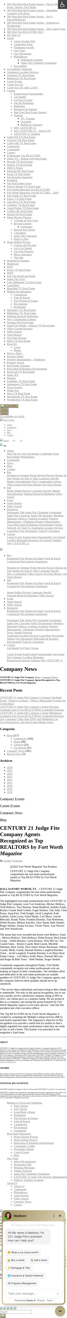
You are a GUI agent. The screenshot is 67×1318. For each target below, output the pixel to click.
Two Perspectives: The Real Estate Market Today (27, 722)
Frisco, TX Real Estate (19, 198)
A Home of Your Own (26, 220)
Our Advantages (22, 53)
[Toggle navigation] (4, 445)
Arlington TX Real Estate (21, 75)
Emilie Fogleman (13, 860)
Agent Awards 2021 (25, 41)
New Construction (17, 573)
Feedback (12, 180)
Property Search (15, 362)
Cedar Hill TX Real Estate (21, 137)
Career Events (14, 81)
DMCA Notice (15, 168)
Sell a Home (20, 1109)
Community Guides (24, 1146)
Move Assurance (23, 254)
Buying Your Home (24, 229)
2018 (9, 792)
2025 (9, 770)
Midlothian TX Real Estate (21, 313)
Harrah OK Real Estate (19, 214)
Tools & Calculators (49, 531)
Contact (11, 152)
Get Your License (23, 100)
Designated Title (16, 512)
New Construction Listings (21, 319)
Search (6, 440)
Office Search (14, 331)
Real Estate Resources (19, 1133)
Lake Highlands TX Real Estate (24, 282)
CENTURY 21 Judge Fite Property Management (40, 1177)
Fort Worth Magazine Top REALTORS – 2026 (32, 192)
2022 (9, 779)
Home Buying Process (19, 217)
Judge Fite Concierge (25, 235)
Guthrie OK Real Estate (20, 211)
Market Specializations (19, 291)
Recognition (20, 66)
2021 (9, 782)
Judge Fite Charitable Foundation (39, 62)
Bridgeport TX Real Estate (21, 78)
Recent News (14, 754)
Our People (20, 747)
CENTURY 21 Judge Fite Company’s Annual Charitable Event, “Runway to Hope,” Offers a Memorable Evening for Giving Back (33, 700)
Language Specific (49, 478)
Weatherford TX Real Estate (22, 399)
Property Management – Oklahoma (26, 359)
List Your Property (24, 251)
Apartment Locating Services (22, 72)
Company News (49, 677)
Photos (17, 350)
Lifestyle (18, 744)
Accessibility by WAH (12, 416)
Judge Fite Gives (16, 279)
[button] (62, 4)
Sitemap (11, 378)
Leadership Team (23, 44)
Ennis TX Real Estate (18, 174)
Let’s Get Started (23, 248)
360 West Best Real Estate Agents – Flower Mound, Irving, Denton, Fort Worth (35, 6)
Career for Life (15, 84)
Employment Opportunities (28, 93)
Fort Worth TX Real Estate (21, 195)
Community (13, 146)
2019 (9, 789)
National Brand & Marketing (22, 316)
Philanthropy (21, 56)
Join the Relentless (24, 103)
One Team (19, 50)
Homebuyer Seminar (18, 260)
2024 (9, 773)
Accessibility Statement (19, 69)
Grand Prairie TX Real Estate (23, 208)
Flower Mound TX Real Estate (24, 186)
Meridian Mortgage (24, 1167)
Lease (10, 500)
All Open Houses (31, 484)
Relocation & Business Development (27, 368)
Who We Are (14, 453)
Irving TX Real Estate (19, 269)
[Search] (2, 1316)
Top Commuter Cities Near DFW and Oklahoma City (29, 719)
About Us (12, 1183)
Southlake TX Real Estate (21, 381)
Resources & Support (25, 109)
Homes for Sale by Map (25, 478)
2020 (9, 785)
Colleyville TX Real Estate (21, 143)
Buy (9, 472)
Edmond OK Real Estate (20, 171)
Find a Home (21, 1105)
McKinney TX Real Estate (21, 310)
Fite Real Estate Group (19, 183)
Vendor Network (23, 632)
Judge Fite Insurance (42, 515)
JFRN (10, 273)
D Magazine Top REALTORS (23, 155)
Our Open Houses (17, 337)
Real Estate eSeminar (18, 365)
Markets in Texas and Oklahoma (24, 1102)
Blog (9, 432)
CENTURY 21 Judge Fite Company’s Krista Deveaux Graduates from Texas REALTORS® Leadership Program (32, 708)
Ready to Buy (21, 239)
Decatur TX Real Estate (20, 161)
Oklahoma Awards (24, 47)
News (9, 430)
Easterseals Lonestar (32, 59)
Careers (11, 90)
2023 (9, 776)
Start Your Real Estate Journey (30, 112)
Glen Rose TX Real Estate (21, 201)
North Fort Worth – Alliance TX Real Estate (31, 325)
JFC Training (28, 118)
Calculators (20, 232)
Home (38, 677)
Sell (9, 487)
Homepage (13, 263)
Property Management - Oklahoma (32, 520)
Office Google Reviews (20, 328)
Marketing (19, 106)
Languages (26, 226)
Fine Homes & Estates (26, 300)
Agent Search (14, 503)
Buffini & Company (31, 124)
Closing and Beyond (25, 245)
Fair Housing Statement (19, 177)
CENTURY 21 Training (27, 134)
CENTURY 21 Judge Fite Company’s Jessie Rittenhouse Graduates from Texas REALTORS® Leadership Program (32, 715)
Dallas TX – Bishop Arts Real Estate (27, 158)
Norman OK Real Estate (20, 322)
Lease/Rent (13, 285)
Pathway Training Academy (33, 518)
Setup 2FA (13, 375)
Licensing (26, 121)
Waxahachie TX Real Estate (22, 396)
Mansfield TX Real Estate (21, 288)
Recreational (20, 303)
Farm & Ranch (22, 297)
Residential (20, 307)
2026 (9, 767)
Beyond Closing (22, 223)
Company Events (12, 799)
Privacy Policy (15, 353)
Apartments (41, 561)
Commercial (20, 294)
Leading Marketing (17, 540)
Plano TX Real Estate (18, 341)
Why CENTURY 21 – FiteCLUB (32, 130)
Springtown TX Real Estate (22, 384)
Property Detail (15, 356)
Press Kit (12, 344)
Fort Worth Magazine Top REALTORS (28, 189)
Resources (12, 509)
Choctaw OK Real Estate (20, 140)
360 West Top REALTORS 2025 (25, 32)
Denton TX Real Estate (19, 164)
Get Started (20, 96)
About (10, 38)
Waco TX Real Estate (18, 393)
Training (18, 115)
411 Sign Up (14, 35)
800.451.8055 (9, 420)
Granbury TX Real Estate (21, 205)
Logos (17, 347)
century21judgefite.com (8, 1062)
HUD (10, 266)
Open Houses (14, 334)
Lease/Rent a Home (24, 1112)
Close (4, 409)
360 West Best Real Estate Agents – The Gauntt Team (36, 28)
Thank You (13, 390)
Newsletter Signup (24, 1149)
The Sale (18, 257)
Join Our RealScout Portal (21, 276)
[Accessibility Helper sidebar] (9, 406)
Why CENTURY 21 (25, 127)
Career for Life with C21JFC (22, 87)
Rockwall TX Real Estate (21, 371)
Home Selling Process (19, 242)
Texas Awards (14, 387)
